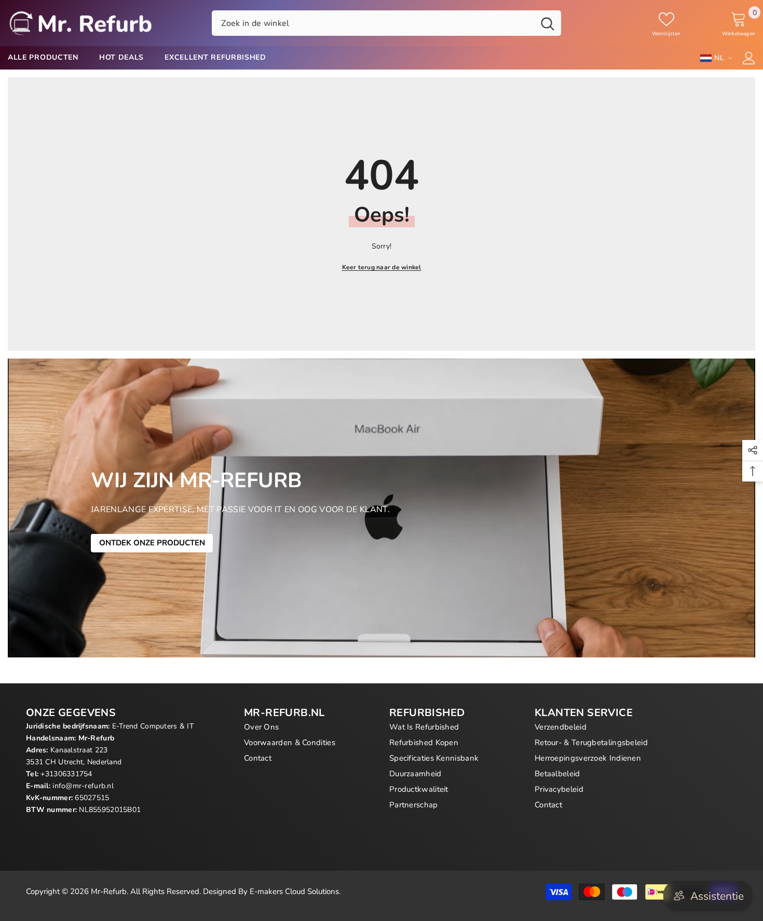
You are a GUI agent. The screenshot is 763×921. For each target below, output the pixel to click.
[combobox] (373, 22)
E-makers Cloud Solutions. (295, 891)
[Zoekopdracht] (386, 22)
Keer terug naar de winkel (381, 267)
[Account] (749, 58)
